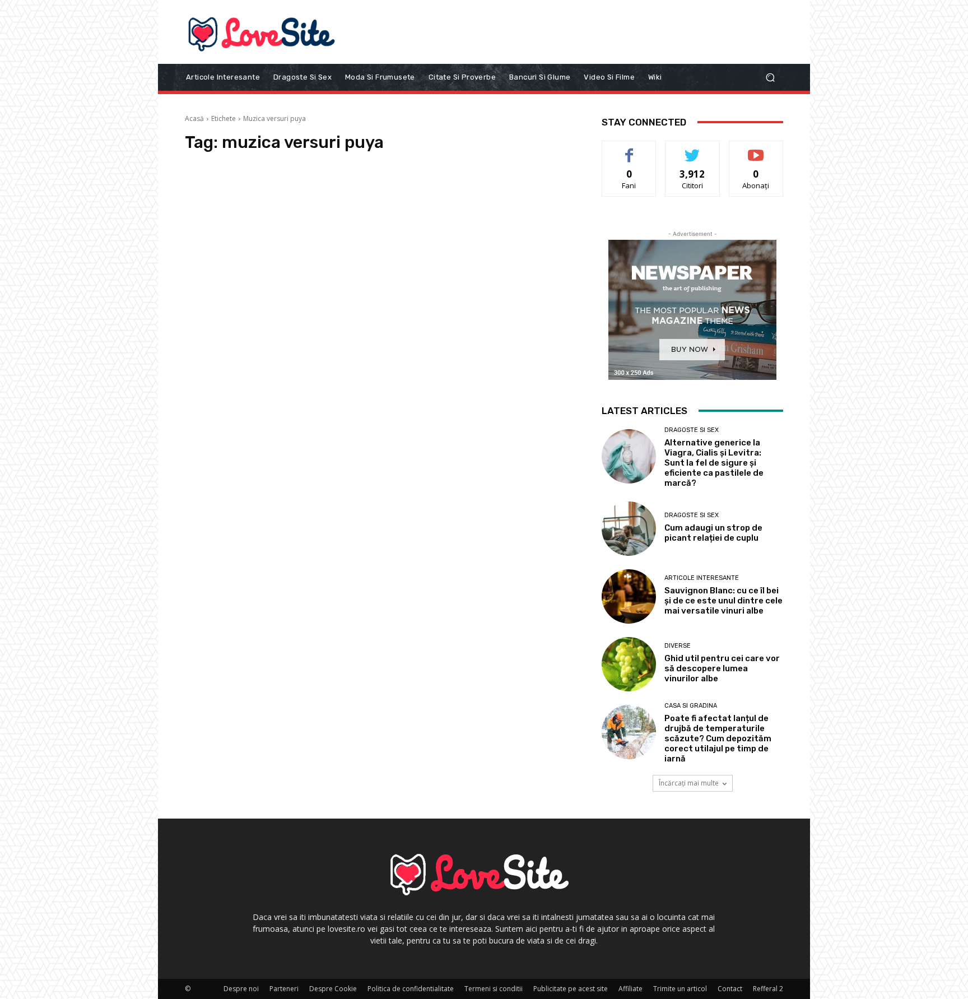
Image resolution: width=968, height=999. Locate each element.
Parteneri (284, 988)
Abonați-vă (756, 149)
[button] (770, 77)
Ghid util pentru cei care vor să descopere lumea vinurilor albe (722, 668)
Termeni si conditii (493, 988)
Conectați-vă (692, 149)
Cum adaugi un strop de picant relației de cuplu (713, 533)
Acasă (194, 118)
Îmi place (629, 149)
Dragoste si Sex (691, 430)
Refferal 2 (768, 988)
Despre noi (241, 988)
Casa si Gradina (690, 706)
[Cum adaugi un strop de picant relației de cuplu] (629, 528)
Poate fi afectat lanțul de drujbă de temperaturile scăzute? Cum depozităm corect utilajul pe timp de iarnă (717, 738)
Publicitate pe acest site (570, 988)
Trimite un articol (680, 988)
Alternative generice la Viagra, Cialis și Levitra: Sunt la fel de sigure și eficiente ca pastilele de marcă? (714, 463)
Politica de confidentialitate (410, 988)
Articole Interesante (701, 578)
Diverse (677, 646)
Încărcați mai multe (689, 783)
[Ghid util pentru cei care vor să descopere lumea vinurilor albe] (629, 664)
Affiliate (630, 988)
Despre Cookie (333, 988)
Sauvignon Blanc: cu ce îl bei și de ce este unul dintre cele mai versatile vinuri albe (723, 601)
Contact (730, 988)
